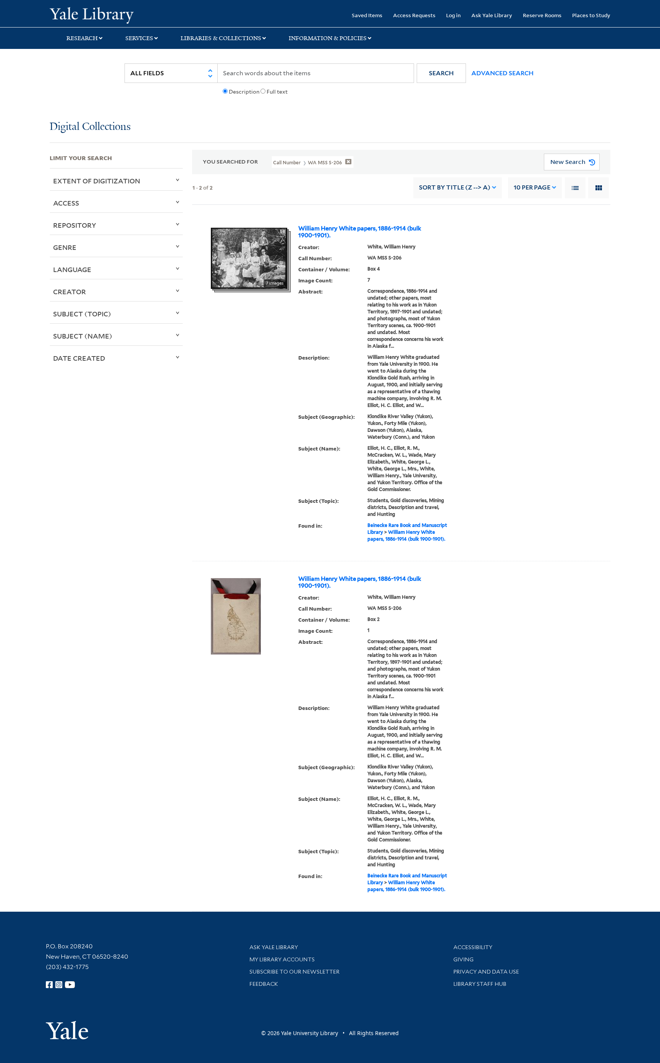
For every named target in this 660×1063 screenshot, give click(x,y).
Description (244, 92)
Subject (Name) (82, 335)
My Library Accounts (282, 959)
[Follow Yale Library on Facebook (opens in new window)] (49, 984)
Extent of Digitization (96, 180)
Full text (277, 92)
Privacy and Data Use (486, 972)
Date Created (79, 358)
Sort (454, 187)
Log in (453, 15)
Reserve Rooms (542, 15)
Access (66, 202)
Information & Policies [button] (328, 38)
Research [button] (82, 38)
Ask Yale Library (491, 15)
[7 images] (249, 257)
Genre (64, 247)
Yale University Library (92, 14)
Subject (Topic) (82, 313)
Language (72, 269)
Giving (463, 959)
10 (532, 187)
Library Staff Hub (479, 984)
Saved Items (367, 15)
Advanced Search (502, 73)
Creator (69, 291)
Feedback (263, 984)
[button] (441, 73)
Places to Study (591, 15)
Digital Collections (90, 127)
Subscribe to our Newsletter (294, 972)
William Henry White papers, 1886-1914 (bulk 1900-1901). (359, 232)
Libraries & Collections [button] (221, 38)
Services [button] (139, 38)
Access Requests (414, 15)
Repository (74, 225)
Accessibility (472, 947)
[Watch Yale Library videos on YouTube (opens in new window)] (70, 984)
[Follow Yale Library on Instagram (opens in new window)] (58, 984)
